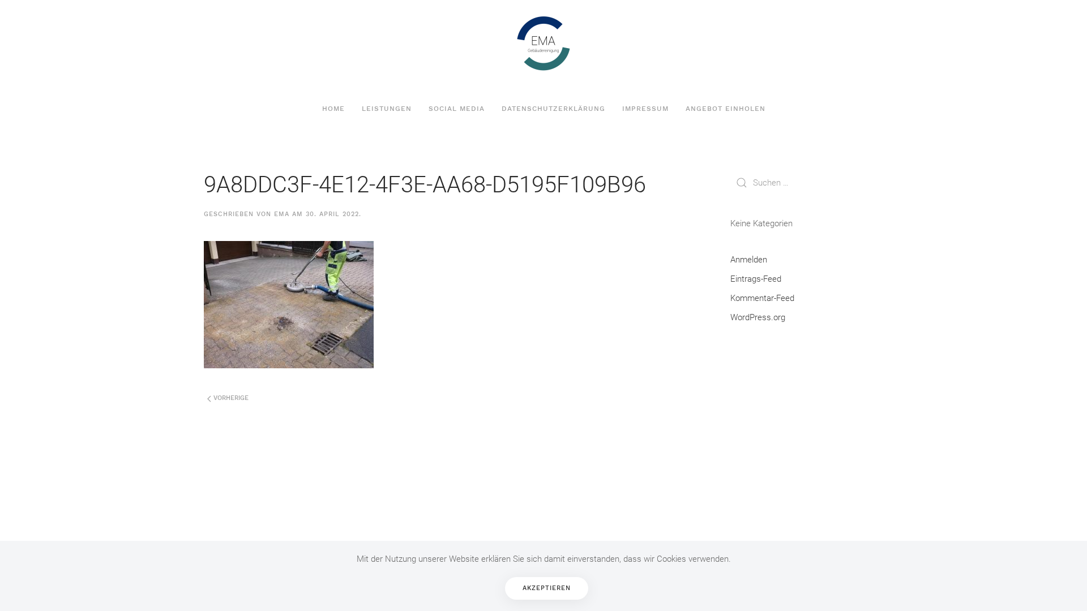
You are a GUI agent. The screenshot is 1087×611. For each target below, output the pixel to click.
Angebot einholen (725, 109)
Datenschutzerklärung (553, 109)
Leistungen (387, 109)
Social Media (457, 109)
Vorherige (230, 398)
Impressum (645, 109)
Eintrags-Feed (755, 279)
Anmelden (748, 260)
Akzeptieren (547, 588)
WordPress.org (757, 317)
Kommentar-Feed (762, 298)
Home (333, 109)
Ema (281, 214)
